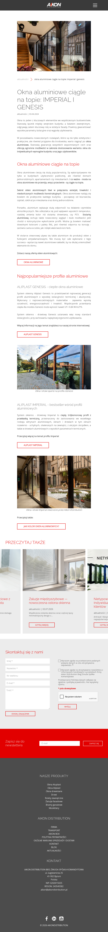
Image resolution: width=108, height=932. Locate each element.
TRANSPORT (54, 830)
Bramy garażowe (54, 804)
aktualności (22, 79)
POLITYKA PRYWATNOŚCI (54, 837)
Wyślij (67, 706)
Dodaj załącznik (20, 713)
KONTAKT (54, 843)
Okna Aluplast (54, 784)
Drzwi (54, 794)
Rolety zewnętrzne (54, 798)
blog (54, 847)
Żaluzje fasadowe (54, 801)
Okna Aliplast (54, 788)
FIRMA (54, 827)
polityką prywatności (76, 682)
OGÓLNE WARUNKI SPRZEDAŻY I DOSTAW (54, 840)
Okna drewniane (54, 791)
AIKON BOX (54, 833)
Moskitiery (54, 808)
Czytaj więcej (41, 625)
